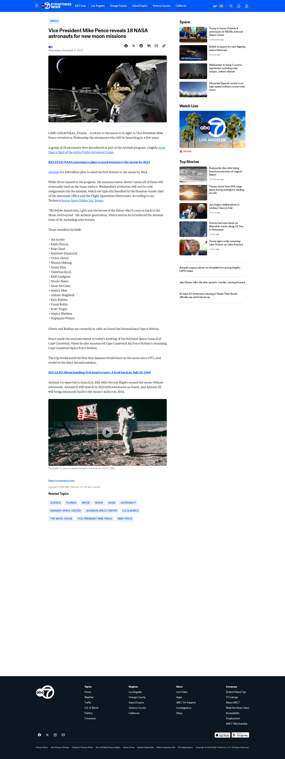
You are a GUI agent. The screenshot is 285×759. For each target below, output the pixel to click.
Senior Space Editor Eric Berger (82, 200)
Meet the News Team (237, 708)
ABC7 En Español (186, 702)
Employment (233, 718)
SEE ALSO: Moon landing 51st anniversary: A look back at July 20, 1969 (99, 372)
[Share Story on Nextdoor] (149, 46)
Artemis (53, 172)
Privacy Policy (42, 747)
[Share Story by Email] (156, 46)
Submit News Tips (236, 692)
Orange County (118, 5)
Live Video (182, 692)
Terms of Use (128, 747)
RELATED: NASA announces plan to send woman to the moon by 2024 (99, 162)
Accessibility (232, 713)
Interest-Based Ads (145, 747)
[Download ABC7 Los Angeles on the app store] (222, 735)
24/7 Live (80, 5)
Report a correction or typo (61, 480)
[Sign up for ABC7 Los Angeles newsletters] (63, 735)
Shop (179, 713)
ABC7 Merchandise (236, 723)
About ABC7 (233, 702)
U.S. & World (91, 708)
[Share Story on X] (133, 46)
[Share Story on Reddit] (141, 46)
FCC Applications (185, 747)
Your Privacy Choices (60, 747)
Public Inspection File (166, 747)
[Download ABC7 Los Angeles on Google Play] (240, 735)
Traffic (87, 702)
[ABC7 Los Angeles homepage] (56, 6)
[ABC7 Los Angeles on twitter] (47, 735)
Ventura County (161, 5)
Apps (179, 697)
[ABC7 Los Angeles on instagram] (55, 735)
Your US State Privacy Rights (108, 747)
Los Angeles (98, 5)
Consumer (90, 718)
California (181, 5)
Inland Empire (139, 5)
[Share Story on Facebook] (126, 46)
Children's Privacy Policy (82, 747)
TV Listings (232, 697)
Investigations (183, 708)
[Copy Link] (164, 46)
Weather (89, 697)
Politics (88, 713)
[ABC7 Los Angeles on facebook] (39, 735)
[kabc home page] (45, 692)
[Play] (212, 129)
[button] (36, 5)
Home (87, 692)
